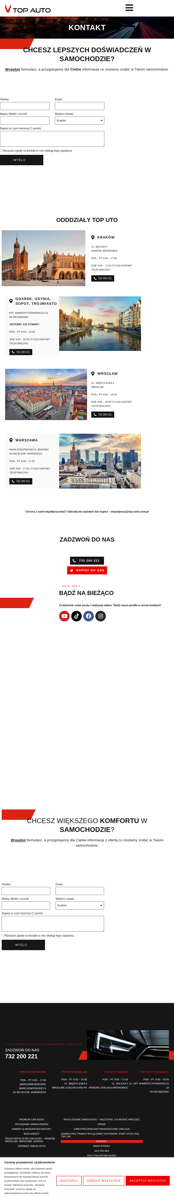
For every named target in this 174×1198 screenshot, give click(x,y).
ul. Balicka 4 (99, 246)
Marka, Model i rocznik (13, 113)
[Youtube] (64, 616)
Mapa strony (101, 1146)
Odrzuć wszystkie (104, 1180)
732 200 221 (21, 1056)
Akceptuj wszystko (147, 1180)
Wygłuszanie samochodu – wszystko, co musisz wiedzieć (102, 1119)
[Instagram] (100, 616)
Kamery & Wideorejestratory (31, 1129)
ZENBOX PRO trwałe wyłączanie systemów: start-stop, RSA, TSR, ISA (100, 1135)
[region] (87, 1177)
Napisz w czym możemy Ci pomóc (20, 128)
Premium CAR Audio (31, 1119)
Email (58, 99)
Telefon (4, 99)
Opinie (102, 1124)
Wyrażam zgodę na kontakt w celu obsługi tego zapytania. (38, 150)
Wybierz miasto (64, 113)
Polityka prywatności (101, 1155)
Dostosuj (69, 1180)
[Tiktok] (76, 616)
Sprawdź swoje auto (32, 1146)
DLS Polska (101, 1151)
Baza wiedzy (32, 1134)
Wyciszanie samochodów (31, 1124)
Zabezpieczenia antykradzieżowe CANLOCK (102, 1129)
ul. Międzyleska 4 (102, 383)
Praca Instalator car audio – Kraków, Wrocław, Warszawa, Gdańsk (30, 1140)
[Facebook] (88, 616)
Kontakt (101, 1141)
